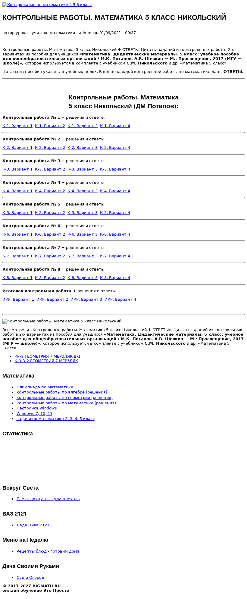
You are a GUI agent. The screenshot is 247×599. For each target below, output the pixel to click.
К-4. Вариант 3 (82, 191)
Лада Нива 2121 (33, 525)
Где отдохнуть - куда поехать (48, 499)
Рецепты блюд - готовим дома (48, 551)
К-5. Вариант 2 (50, 212)
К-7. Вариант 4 (115, 256)
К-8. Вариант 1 (17, 277)
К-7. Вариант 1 (17, 256)
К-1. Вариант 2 (50, 126)
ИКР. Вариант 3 (86, 299)
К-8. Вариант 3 (82, 277)
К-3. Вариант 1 (17, 169)
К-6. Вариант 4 (115, 234)
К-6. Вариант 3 (82, 234)
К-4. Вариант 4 (115, 191)
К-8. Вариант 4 (115, 277)
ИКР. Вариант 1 (18, 299)
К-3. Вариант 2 (50, 169)
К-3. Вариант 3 (82, 169)
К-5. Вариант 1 (17, 212)
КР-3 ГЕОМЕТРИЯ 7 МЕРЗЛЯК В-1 (47, 356)
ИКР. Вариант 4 (120, 299)
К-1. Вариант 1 (17, 126)
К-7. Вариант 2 (50, 256)
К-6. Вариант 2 (50, 234)
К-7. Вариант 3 (82, 256)
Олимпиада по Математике (45, 387)
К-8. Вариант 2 (50, 277)
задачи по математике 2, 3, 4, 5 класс (56, 418)
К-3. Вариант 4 (115, 169)
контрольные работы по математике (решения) (66, 403)
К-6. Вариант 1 (17, 234)
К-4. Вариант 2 (50, 191)
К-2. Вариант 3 (82, 147)
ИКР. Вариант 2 (52, 299)
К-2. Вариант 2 (50, 147)
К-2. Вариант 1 (17, 147)
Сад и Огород (30, 577)
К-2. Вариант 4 (115, 147)
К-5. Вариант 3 (82, 212)
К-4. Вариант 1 (17, 191)
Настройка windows (37, 408)
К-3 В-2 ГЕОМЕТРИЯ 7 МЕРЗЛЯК (46, 361)
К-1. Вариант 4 (115, 126)
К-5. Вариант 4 (115, 212)
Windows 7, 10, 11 (34, 413)
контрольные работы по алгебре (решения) (62, 392)
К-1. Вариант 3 (82, 126)
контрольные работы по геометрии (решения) (65, 397)
